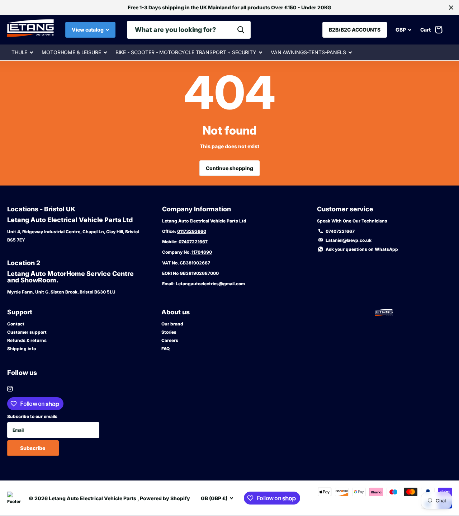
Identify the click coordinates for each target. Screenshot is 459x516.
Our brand (172, 324)
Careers (169, 340)
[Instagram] (10, 388)
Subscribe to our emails (32, 416)
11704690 (201, 252)
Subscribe (33, 448)
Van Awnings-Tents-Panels (308, 52)
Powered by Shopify (165, 498)
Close (451, 7)
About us (175, 312)
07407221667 (193, 241)
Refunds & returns (27, 340)
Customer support (27, 332)
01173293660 (191, 231)
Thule (19, 52)
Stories (168, 332)
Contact (15, 324)
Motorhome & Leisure (71, 52)
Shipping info (21, 348)
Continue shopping (229, 168)
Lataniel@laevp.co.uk (349, 240)
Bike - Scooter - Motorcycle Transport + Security (185, 52)
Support (19, 312)
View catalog (88, 30)
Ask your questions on (362, 249)
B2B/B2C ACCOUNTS (354, 30)
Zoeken (241, 30)
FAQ (165, 348)
